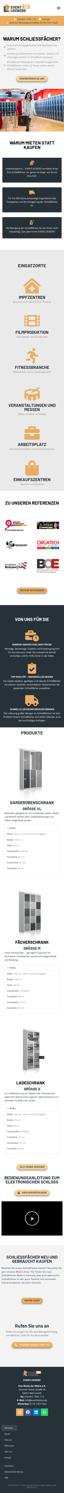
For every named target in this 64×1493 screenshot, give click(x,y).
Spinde (7, 1433)
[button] (58, 8)
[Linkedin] (36, 1412)
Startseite (8, 1427)
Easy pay (8, 1439)
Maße (13, 828)
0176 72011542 (38, 1404)
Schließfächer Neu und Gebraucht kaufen (32, 1259)
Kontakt (7, 1457)
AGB (6, 1477)
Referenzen (9, 1445)
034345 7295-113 (34, 1396)
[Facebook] (28, 1412)
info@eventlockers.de (36, 1400)
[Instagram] (20, 1412)
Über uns (8, 1451)
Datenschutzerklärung (13, 1471)
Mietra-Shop (22, 1272)
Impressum (9, 1465)
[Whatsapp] (44, 1412)
